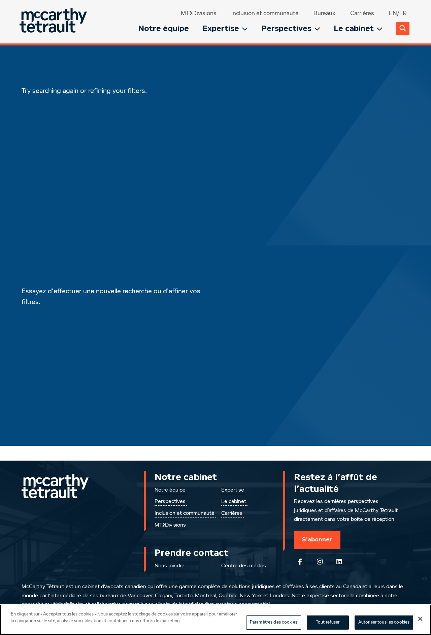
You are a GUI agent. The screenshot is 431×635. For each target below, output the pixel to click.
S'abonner (317, 539)
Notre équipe (163, 28)
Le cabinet (354, 28)
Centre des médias (243, 566)
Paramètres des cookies (273, 622)
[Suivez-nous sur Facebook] (300, 562)
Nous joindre (170, 566)
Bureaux (324, 13)
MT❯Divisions (199, 13)
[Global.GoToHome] (54, 21)
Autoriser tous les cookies (383, 622)
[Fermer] (420, 618)
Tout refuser (328, 622)
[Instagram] (319, 562)
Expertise (220, 28)
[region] (215, 619)
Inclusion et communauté (265, 13)
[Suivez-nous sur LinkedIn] (339, 562)
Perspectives (286, 28)
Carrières (362, 13)
